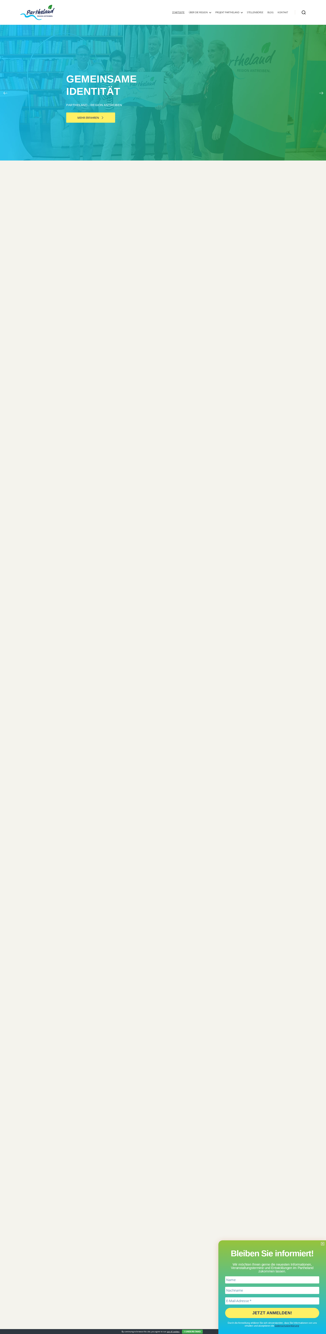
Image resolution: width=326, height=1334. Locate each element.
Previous (5, 92)
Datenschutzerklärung (287, 1325)
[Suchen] (303, 12)
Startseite (178, 12)
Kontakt (283, 12)
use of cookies (173, 1331)
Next (321, 92)
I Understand (192, 1331)
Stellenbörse (255, 12)
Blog (270, 12)
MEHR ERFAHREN (88, 118)
